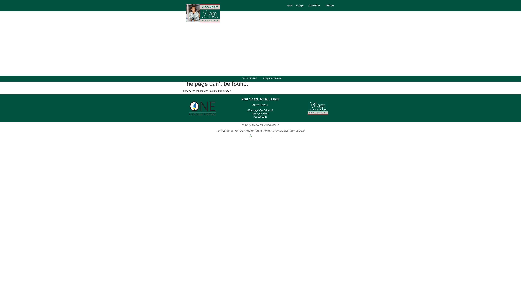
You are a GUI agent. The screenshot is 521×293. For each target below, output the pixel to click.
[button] (300, 6)
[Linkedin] (242, 5)
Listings (299, 5)
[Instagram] (236, 5)
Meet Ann (330, 5)
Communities (314, 5)
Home (289, 5)
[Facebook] (230, 5)
